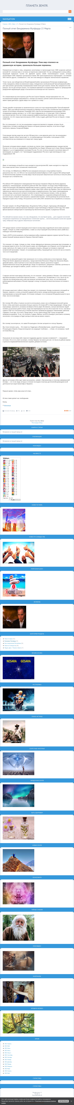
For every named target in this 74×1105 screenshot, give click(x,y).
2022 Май (7, 1073)
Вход (41, 422)
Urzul (23, 410)
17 (17, 24)
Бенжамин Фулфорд (10, 410)
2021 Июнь (7, 1048)
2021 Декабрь (8, 1062)
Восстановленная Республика (13, 643)
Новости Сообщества (10, 645)
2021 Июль (7, 1050)
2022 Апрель (8, 1071)
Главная (5, 24)
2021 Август (8, 1053)
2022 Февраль (8, 1066)
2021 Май (7, 1046)
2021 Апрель (8, 1043)
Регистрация (35, 422)
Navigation (9, 19)
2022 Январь (8, 1064)
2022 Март (7, 1068)
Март (13, 24)
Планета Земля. (37, 5)
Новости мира (8, 638)
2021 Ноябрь (8, 1059)
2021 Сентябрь (9, 1055)
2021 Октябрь (8, 1057)
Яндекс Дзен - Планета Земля (13, 648)
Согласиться (63, 1101)
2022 (9, 24)
